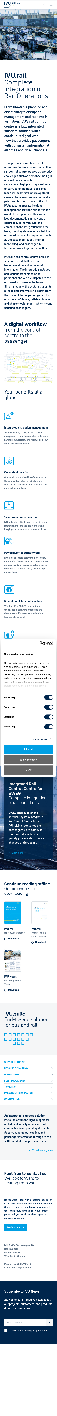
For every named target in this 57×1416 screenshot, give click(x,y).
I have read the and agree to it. (30, 1330)
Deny (28, 770)
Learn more (17, 853)
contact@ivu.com (21, 1267)
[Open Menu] (51, 4)
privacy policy (30, 1330)
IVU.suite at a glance (42, 1150)
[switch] (48, 707)
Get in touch (13, 1227)
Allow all (28, 749)
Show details (40, 739)
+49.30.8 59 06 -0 (21, 1264)
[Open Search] (44, 4)
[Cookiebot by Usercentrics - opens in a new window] (40, 643)
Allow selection (28, 759)
